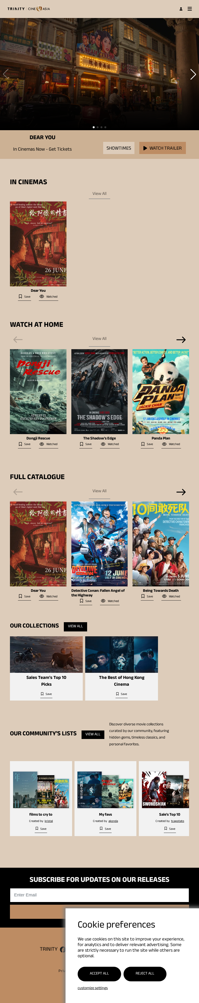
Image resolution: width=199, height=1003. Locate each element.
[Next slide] (181, 340)
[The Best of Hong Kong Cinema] (121, 654)
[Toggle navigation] (189, 9)
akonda (113, 821)
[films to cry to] (41, 786)
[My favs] (105, 786)
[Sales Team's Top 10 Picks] (46, 654)
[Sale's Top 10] (170, 786)
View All (99, 194)
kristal (49, 821)
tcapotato (177, 821)
